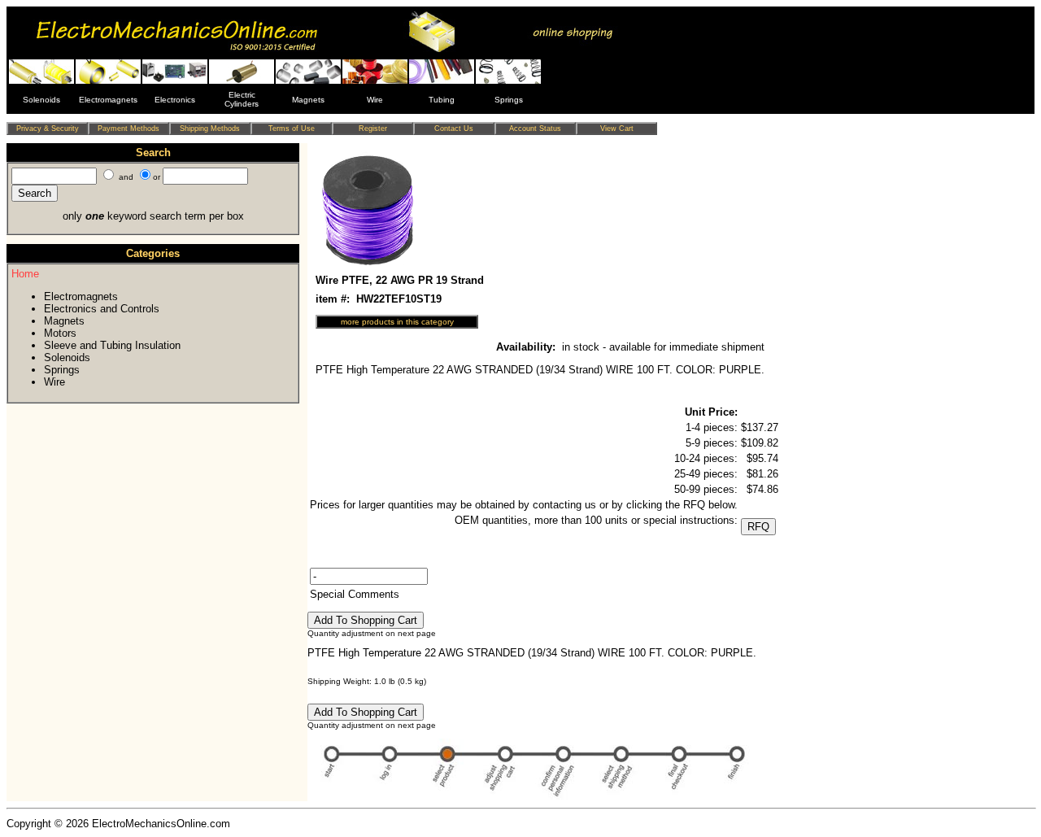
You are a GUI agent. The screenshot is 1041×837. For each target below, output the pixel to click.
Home (25, 274)
